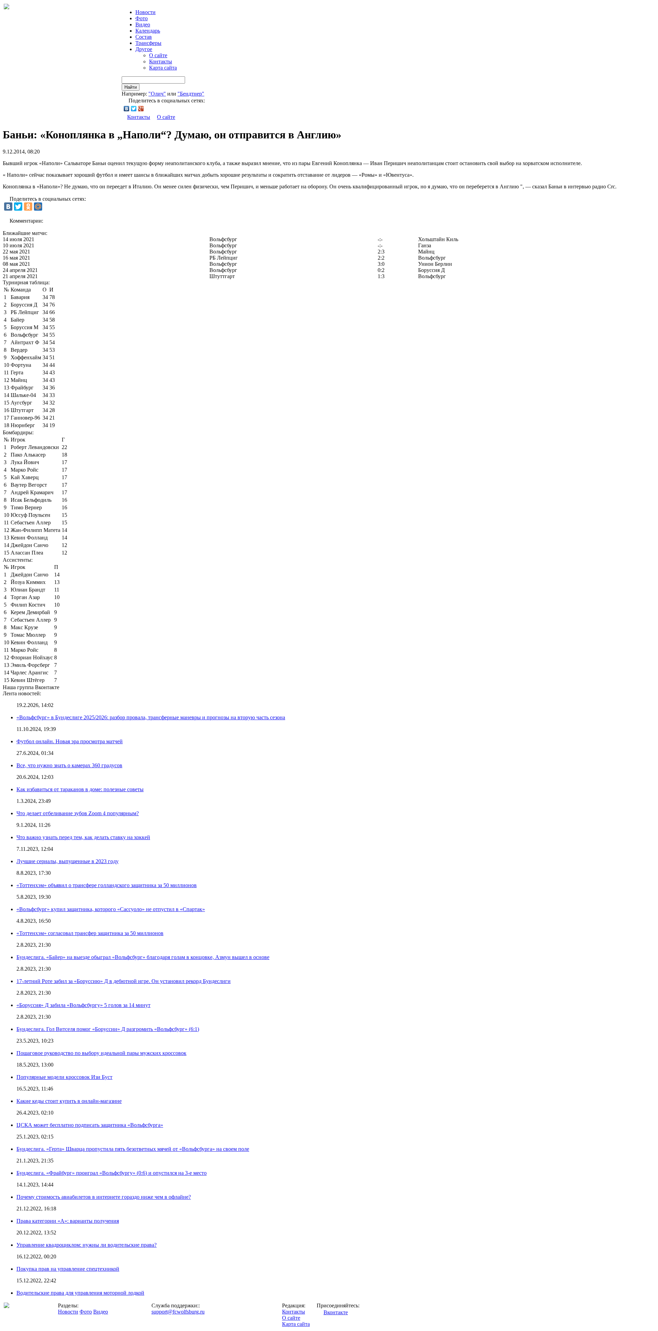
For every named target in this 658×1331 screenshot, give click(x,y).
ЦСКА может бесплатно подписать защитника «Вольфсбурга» (89, 1125)
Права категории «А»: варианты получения (67, 1221)
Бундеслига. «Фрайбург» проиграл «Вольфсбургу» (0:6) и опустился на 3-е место (111, 1173)
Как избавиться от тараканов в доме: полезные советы (80, 789)
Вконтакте (336, 1312)
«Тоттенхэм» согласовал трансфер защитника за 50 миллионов (89, 933)
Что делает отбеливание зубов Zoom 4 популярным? (77, 813)
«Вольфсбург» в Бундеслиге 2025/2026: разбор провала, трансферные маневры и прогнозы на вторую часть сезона (150, 717)
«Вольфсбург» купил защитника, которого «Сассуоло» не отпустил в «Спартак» (110, 909)
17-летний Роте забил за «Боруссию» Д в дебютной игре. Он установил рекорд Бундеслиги (123, 981)
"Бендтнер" (191, 94)
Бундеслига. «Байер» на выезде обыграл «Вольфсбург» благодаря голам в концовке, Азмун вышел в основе (142, 957)
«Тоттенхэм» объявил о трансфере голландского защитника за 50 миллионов (106, 885)
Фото (141, 18)
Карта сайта (163, 68)
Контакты (160, 61)
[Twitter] (133, 108)
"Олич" (157, 94)
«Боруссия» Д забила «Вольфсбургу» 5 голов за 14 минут (83, 1005)
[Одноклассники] (28, 206)
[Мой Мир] (38, 206)
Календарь (147, 31)
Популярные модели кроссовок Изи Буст (64, 1077)
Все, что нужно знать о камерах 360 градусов (69, 765)
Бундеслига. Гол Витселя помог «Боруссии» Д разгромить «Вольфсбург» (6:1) (107, 1029)
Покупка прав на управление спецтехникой (67, 1269)
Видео (142, 24)
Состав (143, 37)
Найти (130, 87)
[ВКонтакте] (126, 108)
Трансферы (148, 43)
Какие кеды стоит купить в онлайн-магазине (69, 1101)
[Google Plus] (141, 108)
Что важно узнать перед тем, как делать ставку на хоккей (83, 837)
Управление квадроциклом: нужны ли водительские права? (86, 1245)
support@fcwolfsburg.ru (178, 1312)
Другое (143, 49)
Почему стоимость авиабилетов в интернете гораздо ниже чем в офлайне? (103, 1197)
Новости (68, 1312)
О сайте (158, 55)
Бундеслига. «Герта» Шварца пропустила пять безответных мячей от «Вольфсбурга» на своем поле (132, 1149)
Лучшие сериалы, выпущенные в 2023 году (67, 861)
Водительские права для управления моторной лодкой (80, 1293)
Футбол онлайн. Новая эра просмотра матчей (69, 741)
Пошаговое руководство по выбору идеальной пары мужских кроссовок (101, 1053)
